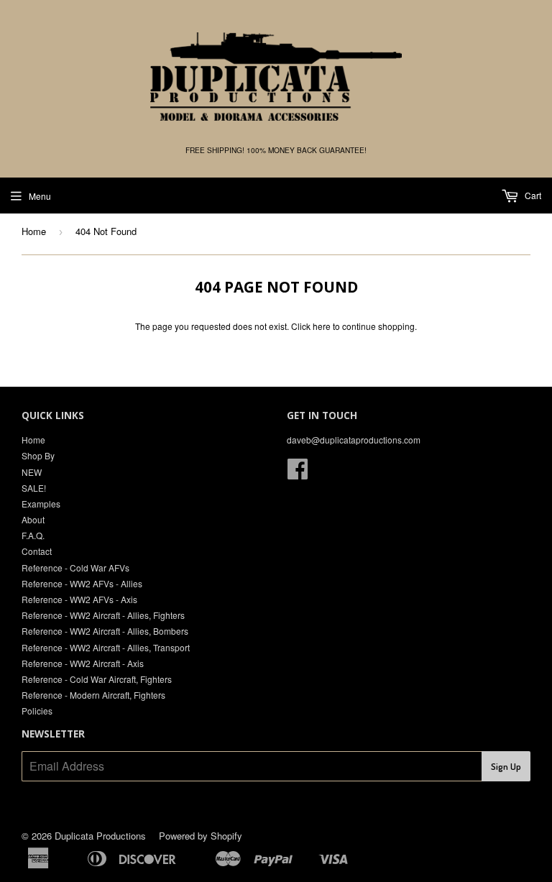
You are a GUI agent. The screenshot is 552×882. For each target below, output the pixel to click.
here (322, 326)
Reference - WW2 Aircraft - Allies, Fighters (103, 615)
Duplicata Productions (100, 835)
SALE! (34, 488)
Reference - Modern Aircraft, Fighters (93, 695)
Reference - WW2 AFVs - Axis (79, 599)
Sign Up (506, 766)
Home (34, 231)
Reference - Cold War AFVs (75, 567)
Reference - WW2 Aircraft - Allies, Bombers (105, 631)
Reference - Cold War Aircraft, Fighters (97, 679)
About (33, 519)
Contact (37, 551)
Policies (37, 710)
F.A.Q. (33, 535)
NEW (32, 472)
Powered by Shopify (200, 835)
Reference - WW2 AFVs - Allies (82, 583)
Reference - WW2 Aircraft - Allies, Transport (106, 647)
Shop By (38, 455)
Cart (532, 195)
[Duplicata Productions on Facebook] (297, 473)
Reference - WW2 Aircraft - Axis (83, 663)
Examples (41, 503)
